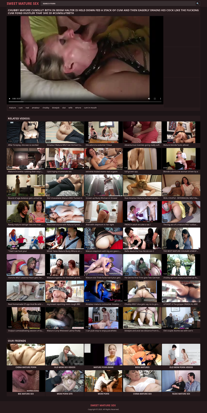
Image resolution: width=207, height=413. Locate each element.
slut (64, 107)
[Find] (198, 3)
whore (78, 107)
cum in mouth (90, 107)
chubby (46, 107)
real (27, 107)
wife (70, 107)
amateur (36, 107)
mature (12, 107)
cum (21, 107)
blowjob (55, 107)
